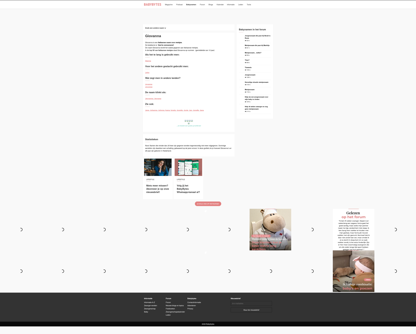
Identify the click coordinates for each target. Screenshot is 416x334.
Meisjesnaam (249, 89)
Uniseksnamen (214, 9)
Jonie (186, 110)
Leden (240, 4)
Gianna (148, 61)
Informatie (231, 4)
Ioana (167, 110)
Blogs (211, 4)
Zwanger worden (150, 305)
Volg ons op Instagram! (208, 204)
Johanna (153, 110)
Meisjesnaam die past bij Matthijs (257, 45)
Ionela (173, 110)
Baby (146, 311)
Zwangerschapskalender (175, 311)
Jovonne (148, 87)
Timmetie (248, 67)
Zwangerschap (150, 308)
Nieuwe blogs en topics (175, 305)
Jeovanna (149, 98)
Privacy (190, 308)
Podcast (179, 4)
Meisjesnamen (200, 9)
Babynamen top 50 (229, 9)
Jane (147, 110)
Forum (202, 4)
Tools (249, 4)
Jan (190, 110)
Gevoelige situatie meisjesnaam (256, 82)
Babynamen (191, 4)
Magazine (169, 4)
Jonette (180, 110)
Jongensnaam (250, 75)
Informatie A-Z (149, 302)
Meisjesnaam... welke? (253, 53)
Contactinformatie (194, 302)
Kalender (220, 4)
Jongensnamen (185, 9)
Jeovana (157, 98)
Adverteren (191, 305)
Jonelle (196, 110)
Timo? (247, 60)
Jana (202, 110)
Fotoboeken (170, 308)
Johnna (161, 110)
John (147, 72)
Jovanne (148, 84)
